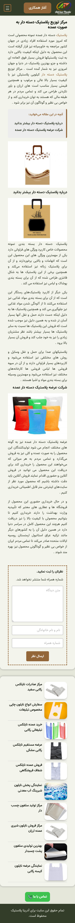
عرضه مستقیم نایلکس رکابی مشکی (27, 747)
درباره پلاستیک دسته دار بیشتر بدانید (38, 123)
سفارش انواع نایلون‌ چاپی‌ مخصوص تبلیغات (25, 707)
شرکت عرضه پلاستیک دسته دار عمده (39, 130)
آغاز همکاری (37, 8)
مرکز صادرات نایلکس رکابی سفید (28, 687)
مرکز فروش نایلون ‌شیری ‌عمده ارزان (26, 828)
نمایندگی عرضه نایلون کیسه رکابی (28, 868)
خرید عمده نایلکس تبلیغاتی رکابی (30, 727)
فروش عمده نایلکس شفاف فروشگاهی (29, 768)
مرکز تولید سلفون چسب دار (26, 808)
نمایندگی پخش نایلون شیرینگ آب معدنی (28, 788)
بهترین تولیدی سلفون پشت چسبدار (28, 848)
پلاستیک (61, 35)
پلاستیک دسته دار (54, 74)
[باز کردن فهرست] (7, 8)
